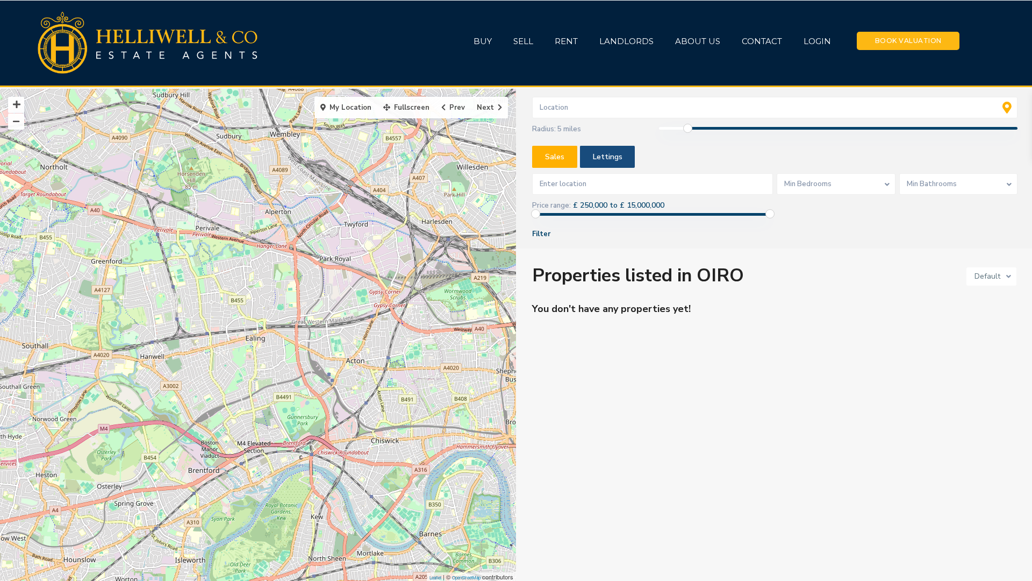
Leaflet (435, 577)
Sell (523, 41)
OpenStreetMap (466, 577)
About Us (697, 41)
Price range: (551, 205)
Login (817, 41)
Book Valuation (908, 41)
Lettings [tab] (607, 157)
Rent (566, 41)
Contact (762, 41)
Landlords (626, 41)
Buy (483, 41)
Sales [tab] (554, 157)
